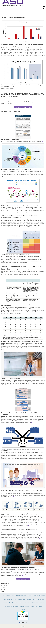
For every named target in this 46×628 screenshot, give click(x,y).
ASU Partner (13, 599)
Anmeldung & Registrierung (39, 595)
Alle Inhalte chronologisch (21, 595)
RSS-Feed (27, 606)
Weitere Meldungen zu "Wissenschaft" (23, 107)
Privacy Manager (14, 606)
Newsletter (7, 606)
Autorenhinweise (21, 599)
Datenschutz (29, 599)
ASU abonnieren (6, 599)
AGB (13, 595)
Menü (44, 8)
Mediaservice (26, 602)
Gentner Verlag (41, 599)
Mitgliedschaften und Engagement (37, 602)
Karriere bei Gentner (13, 602)
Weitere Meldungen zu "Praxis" (23, 579)
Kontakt (20, 602)
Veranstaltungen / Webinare (36, 606)
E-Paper (34, 599)
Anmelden (30, 595)
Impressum (5, 602)
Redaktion (22, 606)
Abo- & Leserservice (6, 595)
